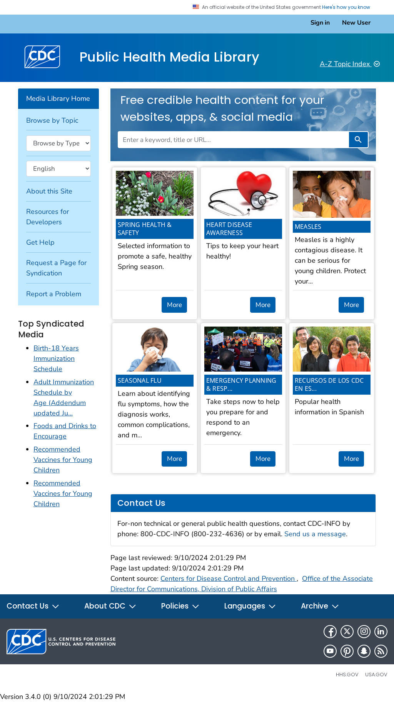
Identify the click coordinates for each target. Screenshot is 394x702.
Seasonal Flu (140, 380)
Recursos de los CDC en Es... (329, 384)
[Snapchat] (364, 651)
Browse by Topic (52, 120)
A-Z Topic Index (346, 63)
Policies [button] (175, 606)
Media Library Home (58, 98)
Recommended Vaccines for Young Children (62, 460)
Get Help (40, 242)
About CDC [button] (105, 606)
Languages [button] (245, 606)
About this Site (49, 191)
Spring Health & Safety (145, 228)
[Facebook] (330, 631)
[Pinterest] (347, 651)
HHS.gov (347, 674)
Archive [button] (315, 606)
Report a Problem (53, 293)
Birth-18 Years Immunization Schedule (56, 358)
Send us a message (315, 534)
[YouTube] (330, 651)
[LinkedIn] (380, 631)
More (174, 304)
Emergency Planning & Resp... (241, 384)
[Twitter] (347, 631)
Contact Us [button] (28, 606)
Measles (308, 226)
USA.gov (376, 674)
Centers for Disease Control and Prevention (228, 578)
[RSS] (380, 651)
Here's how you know (346, 7)
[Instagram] (364, 631)
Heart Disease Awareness (229, 228)
